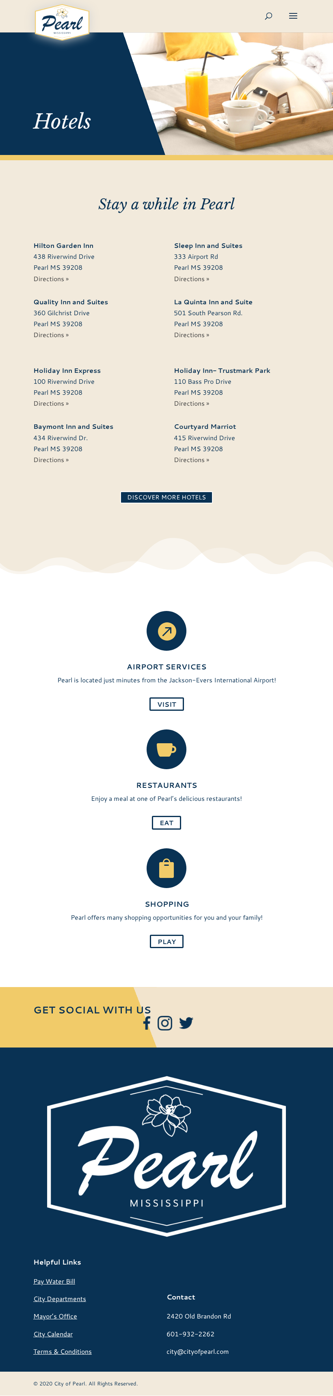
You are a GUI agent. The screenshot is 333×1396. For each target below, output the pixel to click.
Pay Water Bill (54, 1281)
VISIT (166, 704)
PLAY (167, 941)
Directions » (51, 278)
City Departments (59, 1298)
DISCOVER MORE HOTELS (166, 497)
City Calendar (53, 1333)
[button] (293, 21)
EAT (166, 822)
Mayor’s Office (55, 1316)
